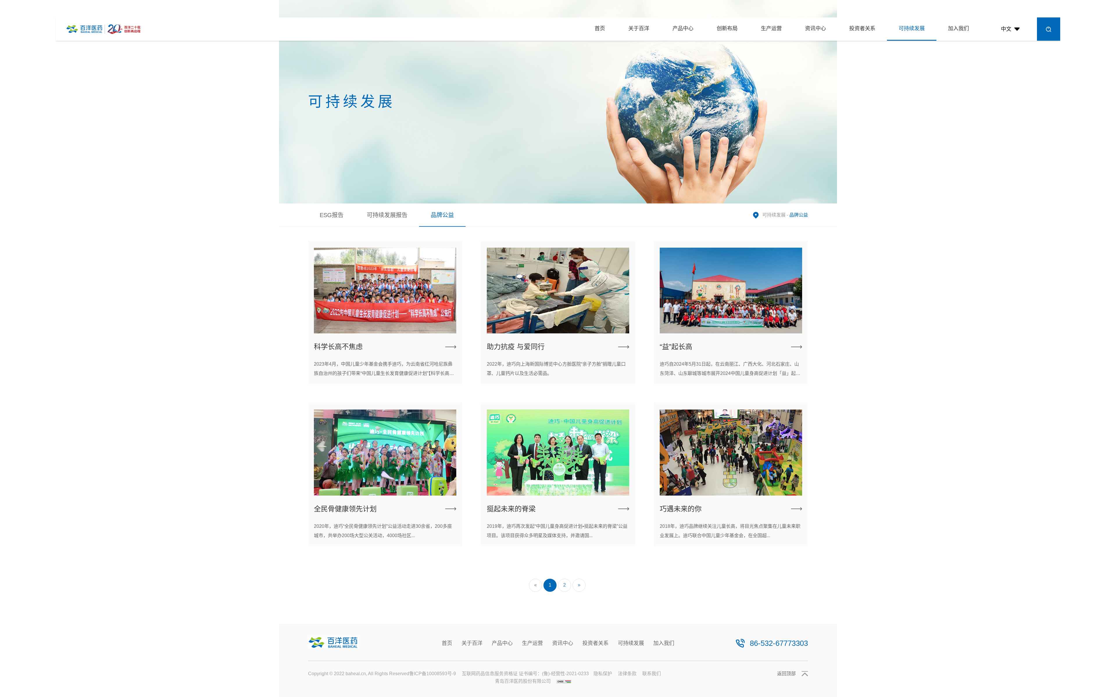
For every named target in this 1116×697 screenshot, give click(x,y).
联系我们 (651, 673)
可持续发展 (912, 28)
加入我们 (958, 28)
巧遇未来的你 (681, 508)
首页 (600, 28)
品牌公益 (442, 215)
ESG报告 (332, 215)
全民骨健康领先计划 (345, 508)
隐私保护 (602, 673)
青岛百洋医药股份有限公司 (523, 681)
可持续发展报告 (387, 215)
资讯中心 (815, 28)
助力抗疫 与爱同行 (516, 346)
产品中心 (683, 28)
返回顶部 (786, 673)
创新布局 (727, 28)
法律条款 (627, 673)
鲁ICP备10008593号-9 (432, 673)
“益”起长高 (676, 346)
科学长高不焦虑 (338, 346)
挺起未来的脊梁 (511, 508)
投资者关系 (862, 28)
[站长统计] (564, 681)
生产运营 (771, 28)
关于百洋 (638, 28)
